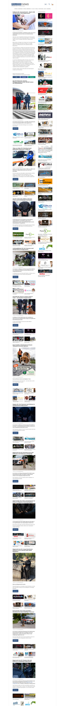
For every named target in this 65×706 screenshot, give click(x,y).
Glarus (45, 8)
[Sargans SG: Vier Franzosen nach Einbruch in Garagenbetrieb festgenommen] (24, 414)
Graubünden (48, 8)
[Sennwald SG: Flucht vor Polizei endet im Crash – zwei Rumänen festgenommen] (24, 306)
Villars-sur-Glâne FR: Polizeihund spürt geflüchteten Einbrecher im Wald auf (22, 149)
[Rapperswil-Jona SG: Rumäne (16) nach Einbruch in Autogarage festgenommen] (24, 670)
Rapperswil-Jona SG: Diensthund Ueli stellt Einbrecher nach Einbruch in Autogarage (23, 453)
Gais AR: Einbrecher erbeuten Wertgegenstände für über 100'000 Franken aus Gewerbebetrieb (23, 82)
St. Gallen (33, 8)
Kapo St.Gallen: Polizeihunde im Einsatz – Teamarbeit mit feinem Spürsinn (23, 345)
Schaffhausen (40, 8)
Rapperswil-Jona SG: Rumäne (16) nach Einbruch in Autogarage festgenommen (22, 661)
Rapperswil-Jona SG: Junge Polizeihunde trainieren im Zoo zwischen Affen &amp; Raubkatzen (23, 550)
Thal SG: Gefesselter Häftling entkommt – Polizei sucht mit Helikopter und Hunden (23, 199)
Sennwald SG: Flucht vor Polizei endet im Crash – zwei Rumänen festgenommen (23, 297)
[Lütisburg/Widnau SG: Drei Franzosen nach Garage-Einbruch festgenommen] (24, 258)
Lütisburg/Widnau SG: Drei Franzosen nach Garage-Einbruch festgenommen (23, 249)
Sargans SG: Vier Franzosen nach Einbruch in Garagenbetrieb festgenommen (24, 405)
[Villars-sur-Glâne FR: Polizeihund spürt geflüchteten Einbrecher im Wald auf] (24, 158)
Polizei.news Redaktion (20, 217)
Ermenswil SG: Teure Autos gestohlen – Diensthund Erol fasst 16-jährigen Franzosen (23, 611)
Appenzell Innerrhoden (27, 8)
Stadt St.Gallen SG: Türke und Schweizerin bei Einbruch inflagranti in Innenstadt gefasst (24, 501)
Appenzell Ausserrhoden (18, 8)
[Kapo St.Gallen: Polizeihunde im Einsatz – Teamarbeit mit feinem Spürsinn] (24, 361)
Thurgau (36, 8)
